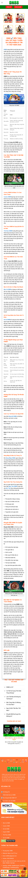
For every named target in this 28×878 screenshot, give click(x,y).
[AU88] (14, 871)
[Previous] (3, 736)
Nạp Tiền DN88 (13, 486)
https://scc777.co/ (12, 853)
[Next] (25, 736)
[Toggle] (4, 687)
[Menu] (2, 2)
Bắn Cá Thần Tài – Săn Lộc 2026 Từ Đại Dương (14, 738)
